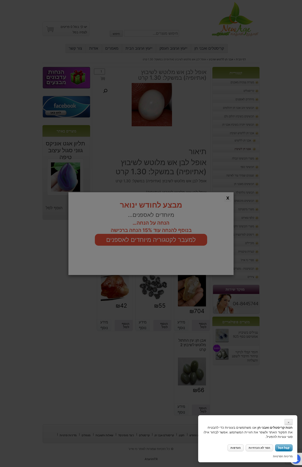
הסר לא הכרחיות (259, 448)
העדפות (236, 448)
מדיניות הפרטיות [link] (283, 456)
